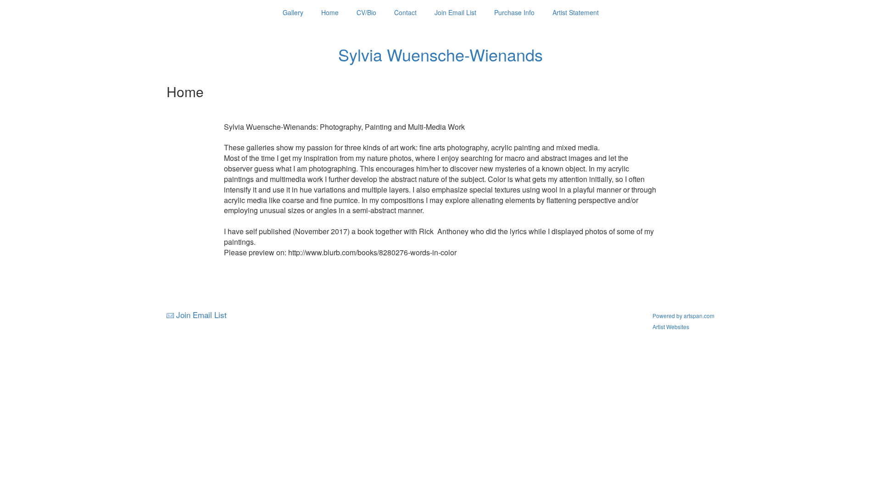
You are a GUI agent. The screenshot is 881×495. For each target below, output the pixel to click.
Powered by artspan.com (683, 315)
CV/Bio (366, 12)
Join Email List (455, 12)
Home (330, 12)
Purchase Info (514, 12)
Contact (405, 12)
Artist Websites (670, 326)
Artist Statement (575, 12)
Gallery (293, 12)
